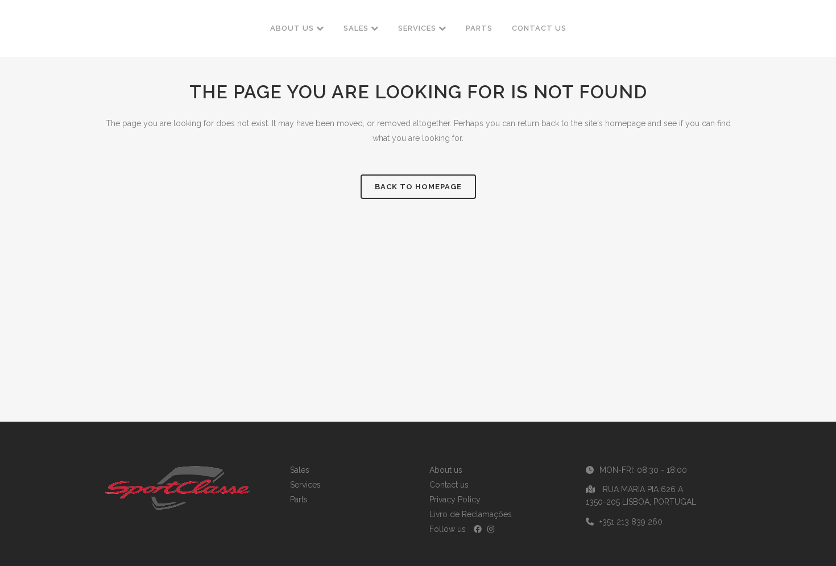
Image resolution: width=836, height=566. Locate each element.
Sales (299, 470)
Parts (299, 499)
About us (445, 470)
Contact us (449, 484)
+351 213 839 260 (631, 521)
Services (305, 484)
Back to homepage (418, 186)
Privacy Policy (455, 499)
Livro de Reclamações (470, 514)
